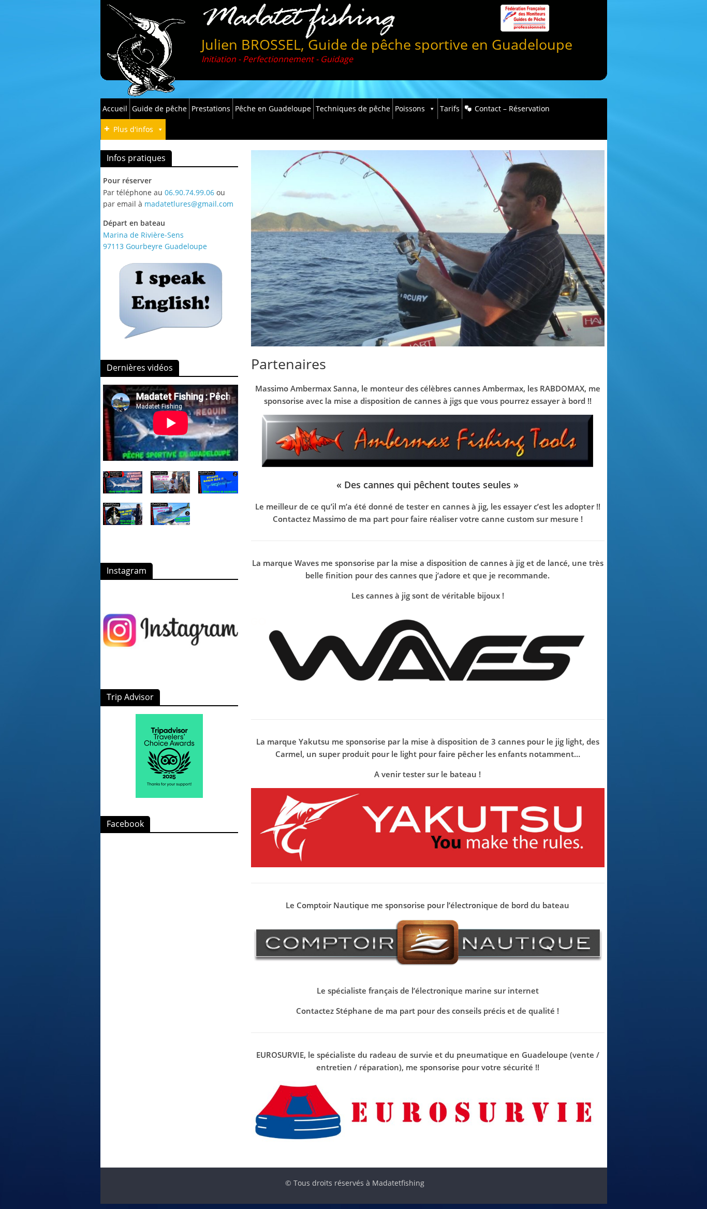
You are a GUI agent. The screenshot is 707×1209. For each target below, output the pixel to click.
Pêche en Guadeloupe (273, 108)
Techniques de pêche (353, 108)
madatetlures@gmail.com (188, 204)
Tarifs (450, 108)
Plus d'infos (133, 129)
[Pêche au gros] (170, 629)
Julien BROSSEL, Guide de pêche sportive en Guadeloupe (386, 44)
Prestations (211, 108)
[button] (122, 487)
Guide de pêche (159, 108)
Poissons (410, 108)
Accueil (114, 108)
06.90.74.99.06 (189, 192)
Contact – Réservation (512, 108)
